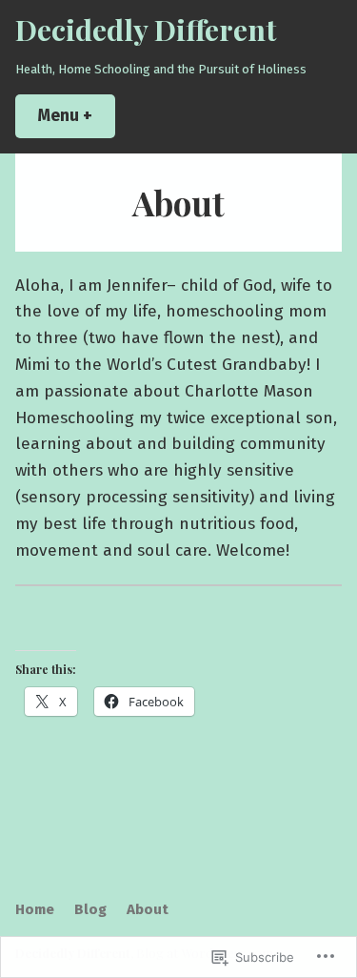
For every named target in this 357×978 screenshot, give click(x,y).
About (148, 909)
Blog (90, 909)
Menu (76, 116)
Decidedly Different (145, 29)
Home (34, 909)
